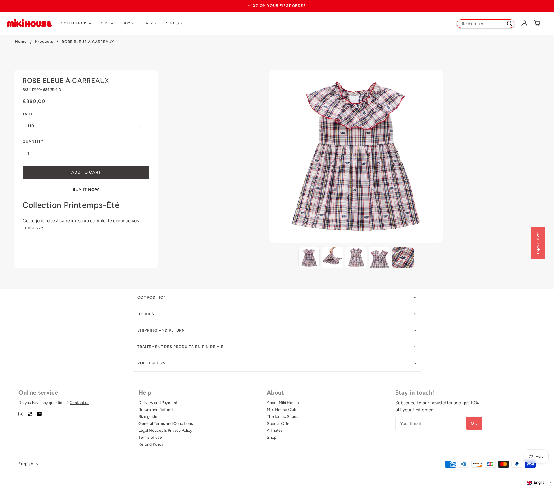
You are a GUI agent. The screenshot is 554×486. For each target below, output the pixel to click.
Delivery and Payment (157, 402)
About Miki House (283, 402)
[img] (20, 413)
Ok (474, 423)
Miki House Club (281, 409)
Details (145, 314)
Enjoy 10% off (538, 243)
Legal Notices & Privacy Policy (165, 430)
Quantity (33, 141)
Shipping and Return (161, 330)
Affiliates (275, 430)
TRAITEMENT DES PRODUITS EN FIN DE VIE (180, 347)
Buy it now (86, 189)
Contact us (79, 402)
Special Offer (279, 423)
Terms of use (150, 437)
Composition (152, 297)
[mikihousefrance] (29, 22)
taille (29, 114)
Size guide (147, 416)
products (44, 42)
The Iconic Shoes (282, 416)
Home (21, 42)
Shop (271, 437)
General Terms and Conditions (165, 423)
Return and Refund (155, 409)
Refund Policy (150, 444)
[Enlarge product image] (356, 156)
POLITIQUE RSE (152, 363)
